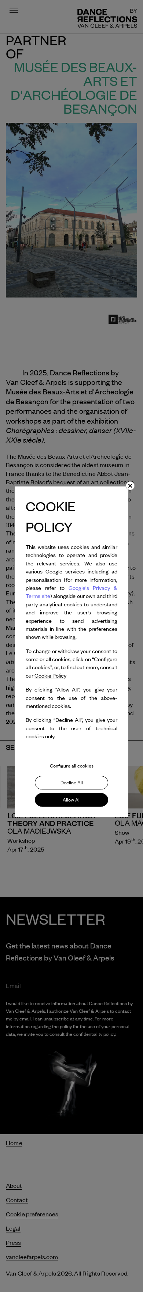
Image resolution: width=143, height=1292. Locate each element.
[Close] (130, 485)
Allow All (72, 800)
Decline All (71, 782)
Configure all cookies (72, 766)
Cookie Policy (50, 675)
